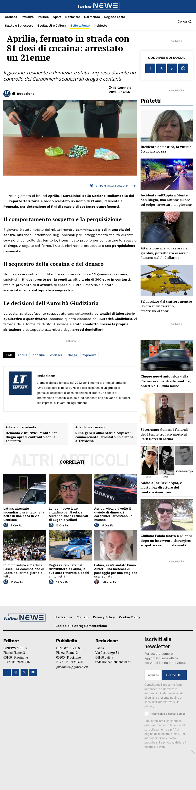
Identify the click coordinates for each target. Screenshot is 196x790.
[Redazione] (7, 93)
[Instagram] (15, 672)
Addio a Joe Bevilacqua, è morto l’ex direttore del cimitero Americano (161, 487)
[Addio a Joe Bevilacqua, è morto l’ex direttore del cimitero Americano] (167, 462)
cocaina (39, 355)
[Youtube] (33, 672)
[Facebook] (150, 68)
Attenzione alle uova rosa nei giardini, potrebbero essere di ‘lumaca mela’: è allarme (165, 253)
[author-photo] (6, 525)
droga (72, 355)
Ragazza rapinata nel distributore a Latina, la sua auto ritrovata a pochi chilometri (69, 570)
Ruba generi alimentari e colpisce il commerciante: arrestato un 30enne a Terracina (104, 437)
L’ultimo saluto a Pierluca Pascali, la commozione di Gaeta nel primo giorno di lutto (23, 570)
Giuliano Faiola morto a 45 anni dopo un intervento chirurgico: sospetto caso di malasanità (166, 540)
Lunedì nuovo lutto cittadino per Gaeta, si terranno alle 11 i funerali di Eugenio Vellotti (68, 514)
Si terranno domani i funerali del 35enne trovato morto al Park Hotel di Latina (164, 434)
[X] (161, 68)
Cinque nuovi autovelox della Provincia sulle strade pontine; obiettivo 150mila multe (166, 381)
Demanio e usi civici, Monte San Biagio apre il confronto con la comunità (32, 437)
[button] (185, 21)
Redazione (26, 93)
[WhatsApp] (183, 68)
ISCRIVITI (173, 675)
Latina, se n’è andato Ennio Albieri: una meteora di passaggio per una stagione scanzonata (115, 570)
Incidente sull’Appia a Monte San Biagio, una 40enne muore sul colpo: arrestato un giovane (166, 200)
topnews (89, 355)
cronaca (56, 355)
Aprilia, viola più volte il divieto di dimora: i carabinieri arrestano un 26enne (113, 514)
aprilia (23, 355)
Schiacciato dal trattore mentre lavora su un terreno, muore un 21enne (166, 306)
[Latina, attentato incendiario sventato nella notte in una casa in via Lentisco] (24, 489)
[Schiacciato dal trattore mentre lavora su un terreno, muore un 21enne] (167, 280)
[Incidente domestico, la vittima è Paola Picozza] (167, 125)
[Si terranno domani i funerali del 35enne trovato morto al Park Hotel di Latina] (167, 408)
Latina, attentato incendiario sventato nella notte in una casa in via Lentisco (23, 514)
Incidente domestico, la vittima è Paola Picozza (166, 149)
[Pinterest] (172, 68)
